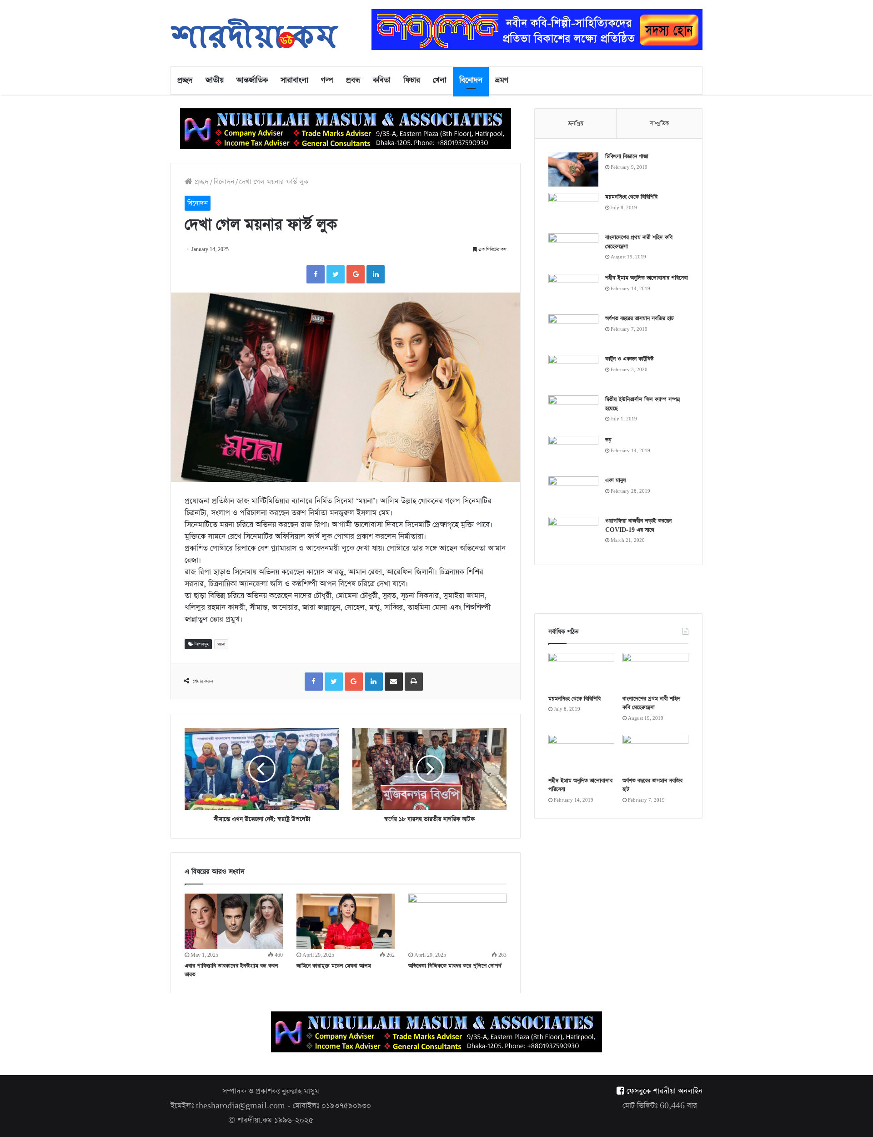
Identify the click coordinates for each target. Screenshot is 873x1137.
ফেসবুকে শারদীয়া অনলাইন (663, 1091)
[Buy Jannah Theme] (536, 29)
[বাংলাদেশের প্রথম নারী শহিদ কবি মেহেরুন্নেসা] (573, 250)
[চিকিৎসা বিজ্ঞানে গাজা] (573, 169)
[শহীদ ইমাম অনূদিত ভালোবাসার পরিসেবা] (573, 291)
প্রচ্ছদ (185, 80)
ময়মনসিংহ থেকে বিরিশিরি (631, 197)
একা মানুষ (615, 480)
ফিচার (411, 80)
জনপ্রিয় (575, 123)
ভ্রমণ (501, 80)
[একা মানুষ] (573, 493)
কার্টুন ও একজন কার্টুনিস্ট (629, 359)
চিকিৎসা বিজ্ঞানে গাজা (626, 156)
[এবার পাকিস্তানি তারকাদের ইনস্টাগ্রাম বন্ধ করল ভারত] (234, 921)
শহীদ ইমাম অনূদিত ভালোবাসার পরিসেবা (646, 278)
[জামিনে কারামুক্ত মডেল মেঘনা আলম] (345, 921)
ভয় (608, 440)
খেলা (440, 80)
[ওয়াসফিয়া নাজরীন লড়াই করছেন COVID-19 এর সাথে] (573, 534)
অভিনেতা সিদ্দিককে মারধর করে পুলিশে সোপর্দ (455, 966)
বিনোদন (470, 80)
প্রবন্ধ (353, 80)
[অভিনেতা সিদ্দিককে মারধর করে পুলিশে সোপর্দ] (457, 921)
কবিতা (382, 80)
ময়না (221, 644)
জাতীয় (215, 80)
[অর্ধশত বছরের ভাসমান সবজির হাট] (573, 331)
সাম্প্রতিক (659, 123)
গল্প (327, 80)
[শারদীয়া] (255, 33)
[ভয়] (573, 453)
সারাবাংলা (294, 80)
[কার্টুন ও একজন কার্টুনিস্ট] (573, 372)
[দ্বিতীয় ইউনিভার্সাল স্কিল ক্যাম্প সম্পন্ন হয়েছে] (573, 412)
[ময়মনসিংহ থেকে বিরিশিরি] (573, 210)
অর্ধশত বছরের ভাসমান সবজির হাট (639, 318)
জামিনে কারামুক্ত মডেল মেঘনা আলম (333, 966)
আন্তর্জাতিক (252, 80)
